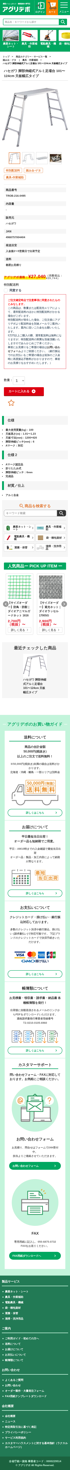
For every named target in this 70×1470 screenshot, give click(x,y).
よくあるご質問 (14, 1379)
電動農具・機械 (14, 1302)
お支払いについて (15, 1354)
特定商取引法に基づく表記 (20, 1426)
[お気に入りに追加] (11, 403)
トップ (6, 56)
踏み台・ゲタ (9, 60)
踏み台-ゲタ (33, 170)
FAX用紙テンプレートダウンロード (26, 1396)
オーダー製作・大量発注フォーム (24, 1390)
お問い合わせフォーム (26, 1165)
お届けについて (14, 1349)
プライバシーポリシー (18, 1432)
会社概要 (10, 1415)
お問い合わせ (13, 1385)
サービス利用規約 (15, 1437)
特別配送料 (13, 170)
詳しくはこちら (35, 812)
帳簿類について (14, 1360)
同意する (15, 290)
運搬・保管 (11, 1313)
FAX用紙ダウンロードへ (27, 1255)
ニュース (10, 1421)
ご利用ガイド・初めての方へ (22, 1338)
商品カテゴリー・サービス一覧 (31, 56)
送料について (13, 1343)
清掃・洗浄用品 (14, 1318)
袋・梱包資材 (13, 1307)
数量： (8, 380)
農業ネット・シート (17, 1291)
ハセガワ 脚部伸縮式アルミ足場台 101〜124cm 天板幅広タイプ (35, 63)
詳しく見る (18, 630)
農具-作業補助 (15, 177)
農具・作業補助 (30, 60)
